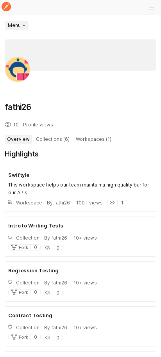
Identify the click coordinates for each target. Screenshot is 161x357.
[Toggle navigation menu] (151, 7)
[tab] (18, 139)
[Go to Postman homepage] (6, 7)
